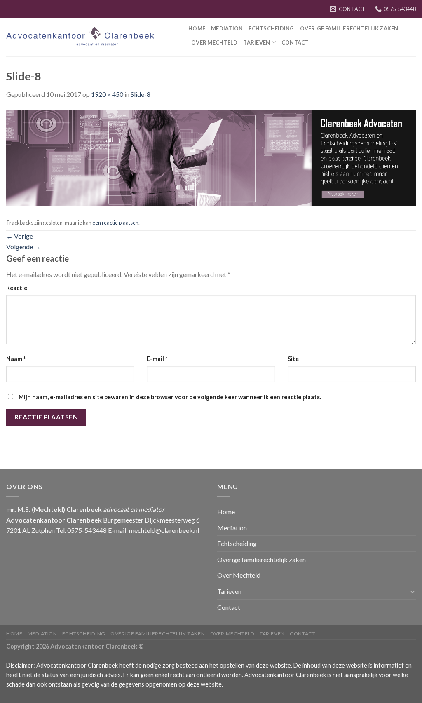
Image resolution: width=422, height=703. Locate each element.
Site (293, 358)
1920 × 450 (107, 94)
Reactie (16, 287)
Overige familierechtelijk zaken (349, 28)
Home (196, 28)
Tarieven (256, 42)
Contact (295, 42)
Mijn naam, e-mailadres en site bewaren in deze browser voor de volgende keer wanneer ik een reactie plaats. (170, 397)
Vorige (19, 236)
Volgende (23, 247)
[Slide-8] (211, 156)
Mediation (227, 28)
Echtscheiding (271, 28)
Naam (16, 358)
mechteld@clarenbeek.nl (164, 530)
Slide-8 (140, 94)
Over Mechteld (214, 42)
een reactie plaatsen (115, 222)
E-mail (157, 358)
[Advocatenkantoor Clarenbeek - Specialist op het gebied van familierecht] (91, 37)
